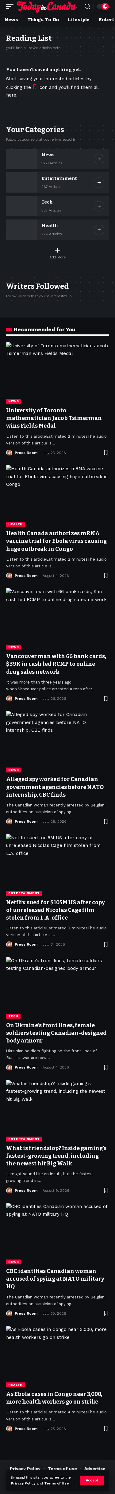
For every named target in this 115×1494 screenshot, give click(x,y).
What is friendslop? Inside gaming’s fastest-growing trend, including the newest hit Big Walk (56, 1156)
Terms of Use (56, 1483)
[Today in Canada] (47, 6)
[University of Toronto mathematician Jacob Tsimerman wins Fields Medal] (57, 373)
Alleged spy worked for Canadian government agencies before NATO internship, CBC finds (55, 787)
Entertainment (59, 178)
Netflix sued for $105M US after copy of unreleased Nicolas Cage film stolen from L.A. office (55, 910)
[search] (87, 6)
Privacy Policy (23, 1483)
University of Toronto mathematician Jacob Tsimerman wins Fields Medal (54, 418)
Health (49, 225)
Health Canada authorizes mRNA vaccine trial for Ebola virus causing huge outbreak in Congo (56, 541)
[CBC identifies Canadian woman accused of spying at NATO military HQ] (57, 1233)
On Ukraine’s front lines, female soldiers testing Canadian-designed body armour (56, 1033)
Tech (47, 202)
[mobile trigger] (11, 6)
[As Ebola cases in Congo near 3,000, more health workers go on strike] (57, 1356)
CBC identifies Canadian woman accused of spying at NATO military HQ (55, 1279)
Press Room (26, 453)
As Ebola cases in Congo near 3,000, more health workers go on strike (54, 1398)
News (48, 155)
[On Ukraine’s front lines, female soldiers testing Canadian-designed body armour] (57, 988)
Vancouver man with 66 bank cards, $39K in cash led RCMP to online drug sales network (56, 664)
